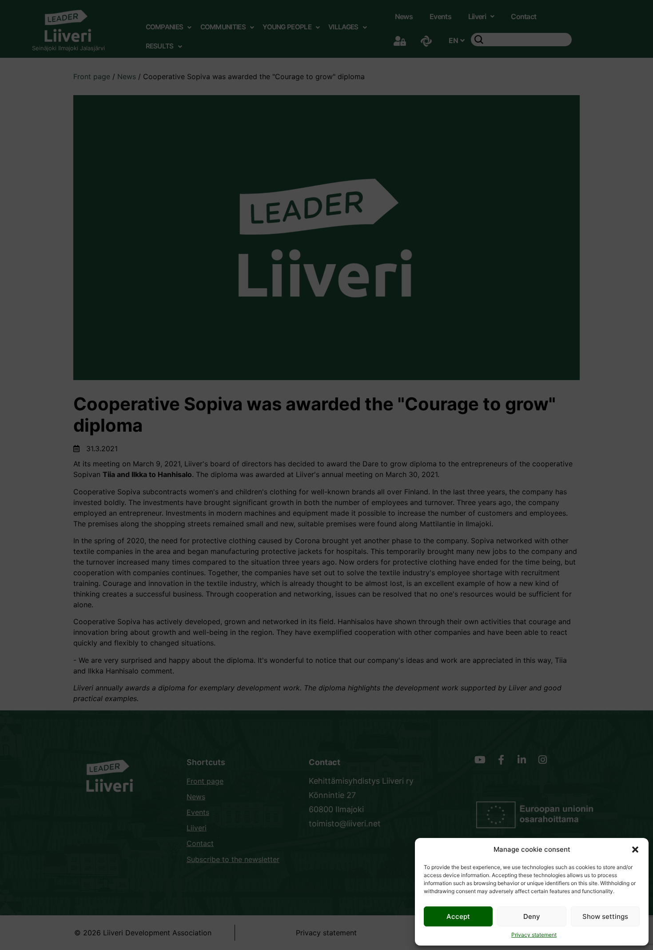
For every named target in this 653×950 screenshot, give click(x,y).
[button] (635, 849)
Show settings (605, 916)
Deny (531, 916)
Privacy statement (534, 934)
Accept (458, 916)
